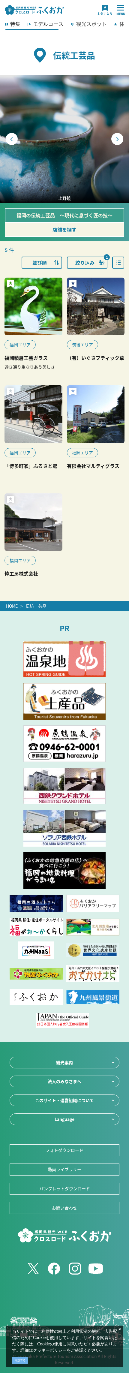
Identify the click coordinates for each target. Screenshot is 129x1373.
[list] (118, 263)
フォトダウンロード (64, 1150)
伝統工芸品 (36, 606)
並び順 (39, 262)
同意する (20, 1360)
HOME (12, 606)
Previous (12, 139)
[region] (64, 25)
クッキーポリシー (50, 1350)
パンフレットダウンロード (64, 1188)
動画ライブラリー (64, 1169)
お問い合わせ (64, 1208)
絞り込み (91, 261)
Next (117, 139)
